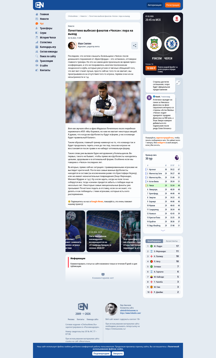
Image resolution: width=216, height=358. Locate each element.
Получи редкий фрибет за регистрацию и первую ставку (168, 69)
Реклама (71, 319)
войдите (161, 142)
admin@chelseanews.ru (129, 310)
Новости (71, 26)
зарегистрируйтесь (165, 137)
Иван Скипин (84, 43)
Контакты (80, 319)
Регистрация (172, 5)
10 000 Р (151, 68)
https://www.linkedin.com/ (130, 313)
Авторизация (154, 5)
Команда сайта (92, 319)
